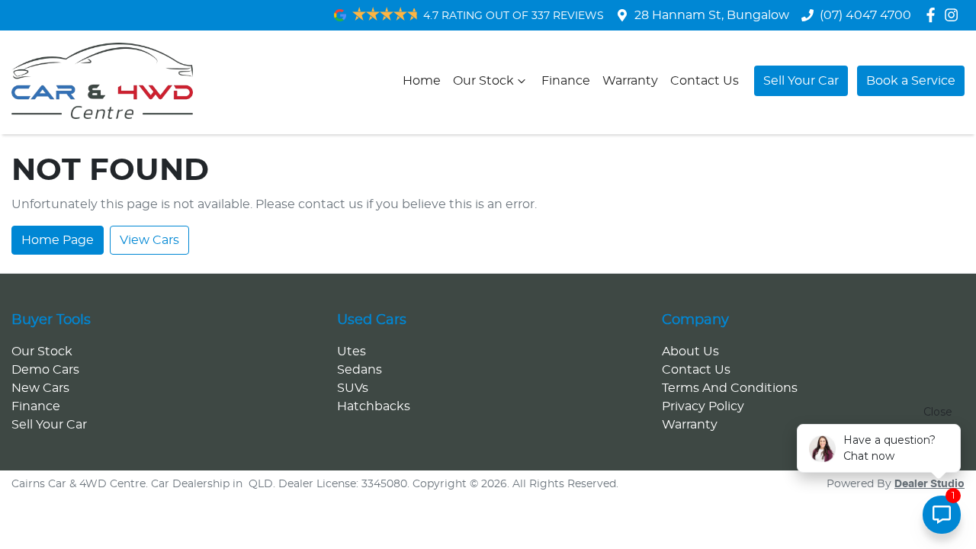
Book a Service (910, 81)
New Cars (40, 388)
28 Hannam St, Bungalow (711, 15)
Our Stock (483, 81)
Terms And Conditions (730, 388)
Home (422, 81)
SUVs (352, 388)
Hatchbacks (373, 406)
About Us (690, 351)
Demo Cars (45, 370)
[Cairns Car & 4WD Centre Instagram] (954, 15)
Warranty (630, 81)
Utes (351, 351)
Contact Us (704, 81)
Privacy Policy (703, 406)
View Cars (149, 240)
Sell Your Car (801, 81)
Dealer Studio (929, 484)
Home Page (57, 240)
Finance (565, 81)
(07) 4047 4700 (865, 15)
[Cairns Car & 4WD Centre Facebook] (933, 15)
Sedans (359, 370)
